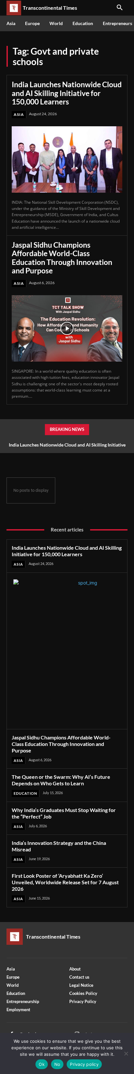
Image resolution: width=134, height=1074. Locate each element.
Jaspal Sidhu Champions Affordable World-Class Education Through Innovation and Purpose (62, 257)
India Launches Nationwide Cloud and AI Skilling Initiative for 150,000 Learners (67, 93)
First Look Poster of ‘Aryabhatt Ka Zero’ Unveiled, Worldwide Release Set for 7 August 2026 (65, 882)
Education (25, 793)
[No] (126, 1053)
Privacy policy (84, 1064)
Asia (19, 114)
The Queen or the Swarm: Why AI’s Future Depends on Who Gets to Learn (61, 780)
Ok (42, 1064)
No (57, 1064)
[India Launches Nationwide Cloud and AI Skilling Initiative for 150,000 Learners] (67, 159)
